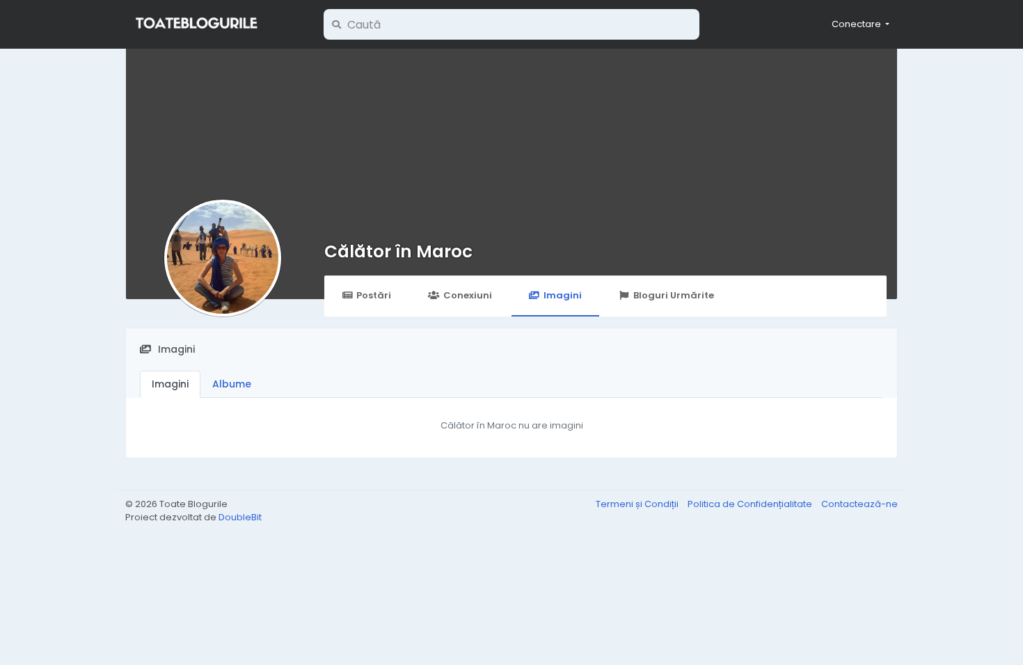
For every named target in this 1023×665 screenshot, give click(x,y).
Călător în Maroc (398, 251)
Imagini (563, 295)
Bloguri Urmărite (673, 295)
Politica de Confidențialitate (751, 504)
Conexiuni (467, 295)
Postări (373, 295)
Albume (231, 384)
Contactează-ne (859, 504)
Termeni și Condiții (638, 504)
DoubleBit (240, 517)
